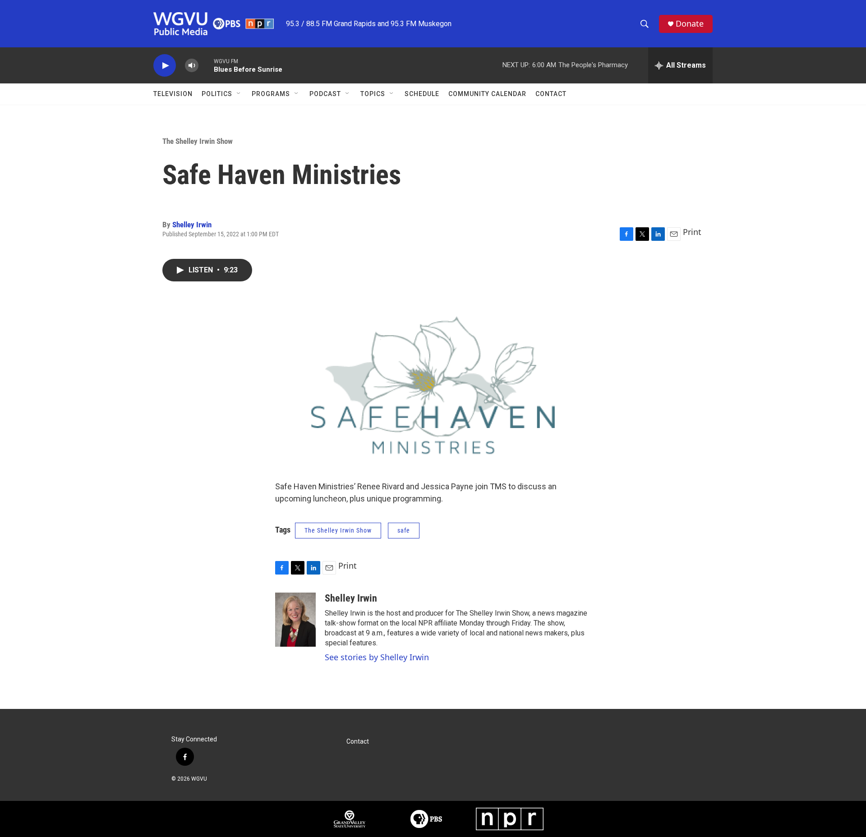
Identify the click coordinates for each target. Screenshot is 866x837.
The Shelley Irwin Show (197, 141)
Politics (217, 93)
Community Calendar (487, 93)
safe (403, 530)
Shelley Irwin (192, 224)
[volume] (191, 65)
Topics (372, 93)
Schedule (422, 93)
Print (692, 231)
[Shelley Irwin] (295, 620)
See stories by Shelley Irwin (377, 657)
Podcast (325, 93)
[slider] (206, 65)
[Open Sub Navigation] (239, 93)
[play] (164, 65)
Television (173, 93)
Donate (690, 23)
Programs (271, 93)
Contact (551, 93)
